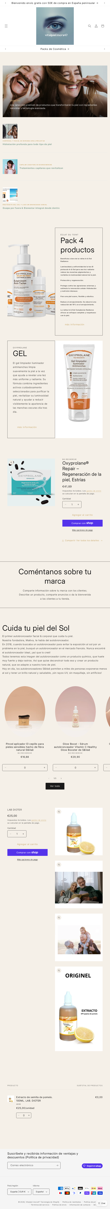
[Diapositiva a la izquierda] (49, 778)
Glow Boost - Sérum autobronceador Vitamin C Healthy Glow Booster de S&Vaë (75, 746)
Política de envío (59, 1205)
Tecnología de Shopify (50, 1202)
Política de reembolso (72, 1202)
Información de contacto (79, 1205)
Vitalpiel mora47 (33, 1202)
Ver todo (55, 786)
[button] (6, 26)
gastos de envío (93, 491)
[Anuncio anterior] (5, 3)
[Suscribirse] (57, 1165)
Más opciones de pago (82, 530)
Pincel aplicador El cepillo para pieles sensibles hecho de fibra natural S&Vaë (25, 746)
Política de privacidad (93, 1202)
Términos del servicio (40, 1205)
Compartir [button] (70, 540)
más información (75, 324)
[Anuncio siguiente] (104, 3)
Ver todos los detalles (87, 540)
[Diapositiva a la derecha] (61, 778)
